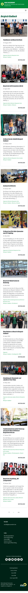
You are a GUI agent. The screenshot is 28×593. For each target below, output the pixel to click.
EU (8, 250)
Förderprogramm (15, 453)
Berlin (9, 103)
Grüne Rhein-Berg (8, 537)
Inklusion (14, 105)
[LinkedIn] (15, 559)
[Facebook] (6, 559)
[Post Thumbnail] (14, 28)
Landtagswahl (15, 354)
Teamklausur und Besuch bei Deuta (12, 40)
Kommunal (17, 299)
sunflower (11, 584)
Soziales (21, 158)
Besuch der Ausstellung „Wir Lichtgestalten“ (11, 479)
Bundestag (13, 299)
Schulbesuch (15, 303)
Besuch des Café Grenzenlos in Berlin (13, 86)
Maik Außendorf (9, 2)
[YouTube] (12, 559)
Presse (14, 449)
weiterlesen (21, 60)
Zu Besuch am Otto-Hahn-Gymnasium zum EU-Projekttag (13, 232)
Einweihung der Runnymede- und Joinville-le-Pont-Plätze (12, 379)
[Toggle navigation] (25, 10)
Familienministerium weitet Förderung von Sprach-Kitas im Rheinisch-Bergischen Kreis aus (13, 430)
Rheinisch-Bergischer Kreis (13, 55)
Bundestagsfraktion (9, 535)
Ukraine (18, 203)
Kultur (14, 497)
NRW (20, 354)
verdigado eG (9, 586)
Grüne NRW (7, 539)
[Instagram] (9, 559)
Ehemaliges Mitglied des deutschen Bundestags (14, 5)
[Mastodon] (21, 559)
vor (18, 512)
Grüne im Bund (8, 541)
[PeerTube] (18, 559)
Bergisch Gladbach (7, 57)
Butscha (14, 203)
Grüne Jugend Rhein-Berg (10, 542)
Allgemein (5, 55)
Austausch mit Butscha (9, 186)
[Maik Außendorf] (2, 4)
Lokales (14, 397)
